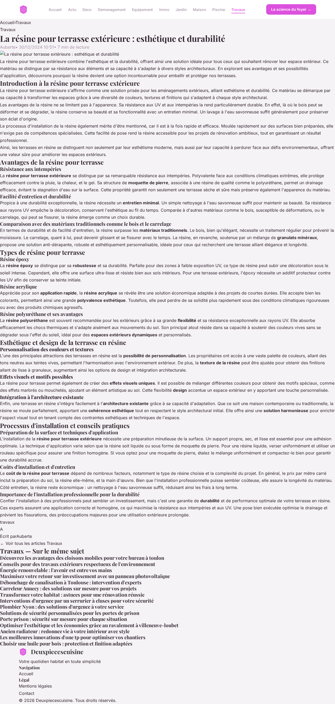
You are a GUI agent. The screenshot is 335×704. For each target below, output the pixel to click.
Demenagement (112, 9)
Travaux (238, 9)
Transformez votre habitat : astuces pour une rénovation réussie (72, 594)
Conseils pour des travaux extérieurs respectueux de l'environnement (77, 564)
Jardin (181, 9)
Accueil (55, 9)
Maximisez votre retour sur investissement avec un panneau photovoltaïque (85, 576)
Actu (72, 9)
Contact (26, 693)
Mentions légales (35, 686)
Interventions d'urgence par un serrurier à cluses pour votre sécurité (77, 600)
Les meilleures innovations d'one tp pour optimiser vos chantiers (73, 637)
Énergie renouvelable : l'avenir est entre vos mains (56, 570)
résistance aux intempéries (163, 175)
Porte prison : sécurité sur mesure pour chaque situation (63, 619)
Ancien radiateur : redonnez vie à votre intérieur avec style (65, 631)
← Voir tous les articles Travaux (31, 543)
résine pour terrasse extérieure (36, 90)
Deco (87, 9)
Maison (199, 9)
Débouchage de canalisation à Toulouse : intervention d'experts (71, 582)
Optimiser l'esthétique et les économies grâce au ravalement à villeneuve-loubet (89, 625)
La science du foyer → (291, 9)
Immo (164, 9)
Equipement (142, 9)
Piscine (218, 9)
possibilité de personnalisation (154, 355)
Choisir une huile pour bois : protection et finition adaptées (66, 643)
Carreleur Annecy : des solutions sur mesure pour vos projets (68, 588)
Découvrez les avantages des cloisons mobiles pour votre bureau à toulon (82, 558)
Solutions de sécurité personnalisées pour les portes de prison (69, 613)
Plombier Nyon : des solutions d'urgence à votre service (62, 606)
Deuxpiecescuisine (57, 652)
